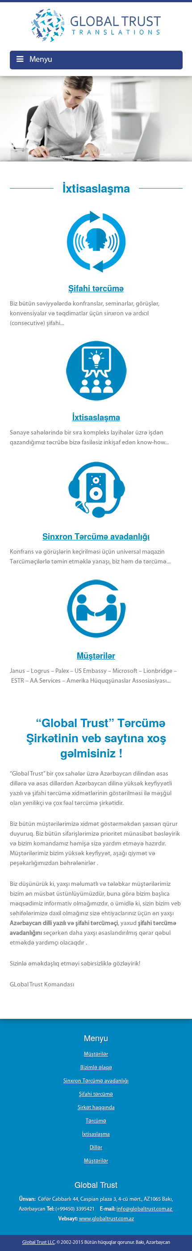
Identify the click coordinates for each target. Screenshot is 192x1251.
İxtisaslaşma (96, 417)
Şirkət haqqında (96, 1107)
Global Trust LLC (38, 1242)
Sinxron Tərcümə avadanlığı (96, 536)
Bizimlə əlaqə (96, 1067)
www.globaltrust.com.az (106, 1219)
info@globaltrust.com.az (145, 1209)
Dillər (96, 1147)
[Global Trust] (96, 25)
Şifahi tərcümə (96, 288)
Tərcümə (96, 1121)
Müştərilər (96, 655)
